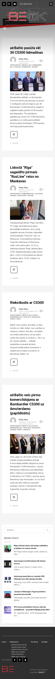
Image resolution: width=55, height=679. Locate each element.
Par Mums (34, 642)
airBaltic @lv (26, 65)
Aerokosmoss (15, 65)
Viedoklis (26, 429)
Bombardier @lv (28, 193)
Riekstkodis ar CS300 (27, 303)
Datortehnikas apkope (19, 645)
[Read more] (14, 138)
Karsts (12, 319)
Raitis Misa (23, 59)
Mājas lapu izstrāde (18, 652)
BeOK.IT (42, 672)
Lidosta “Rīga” (22, 195)
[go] (47, 530)
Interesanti (26, 67)
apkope (15, 143)
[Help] (9, 4)
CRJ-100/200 (39, 193)
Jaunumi (35, 67)
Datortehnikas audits (18, 647)
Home (4, 642)
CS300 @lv (17, 67)
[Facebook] (4, 4)
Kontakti (44, 642)
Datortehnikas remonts (19, 649)
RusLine (31, 195)
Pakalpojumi (14, 642)
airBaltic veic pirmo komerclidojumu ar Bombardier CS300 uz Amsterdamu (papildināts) (27, 404)
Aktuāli (35, 315)
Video (18, 319)
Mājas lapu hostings (18, 656)
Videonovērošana (17, 654)
